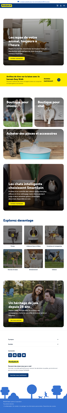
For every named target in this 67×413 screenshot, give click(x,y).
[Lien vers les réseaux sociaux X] (19, 355)
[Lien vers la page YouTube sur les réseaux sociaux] (24, 355)
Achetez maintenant (16, 203)
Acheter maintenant (16, 58)
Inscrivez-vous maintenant (18, 375)
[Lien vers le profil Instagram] (10, 355)
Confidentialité (8, 406)
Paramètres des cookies (49, 406)
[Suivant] (59, 1)
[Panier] (57, 5)
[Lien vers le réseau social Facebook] (15, 355)
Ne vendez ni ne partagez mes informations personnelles (27, 406)
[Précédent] (7, 1)
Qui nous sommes (15, 320)
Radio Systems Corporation (14, 401)
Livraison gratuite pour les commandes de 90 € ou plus (35, 2)
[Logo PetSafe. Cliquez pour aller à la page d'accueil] (6, 5)
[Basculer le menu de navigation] (64, 5)
